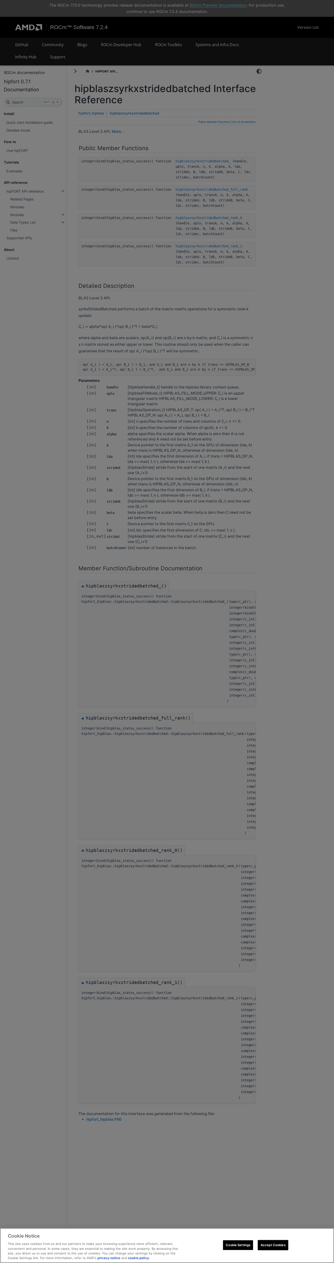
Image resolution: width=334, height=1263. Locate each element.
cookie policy (138, 1258)
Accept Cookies (273, 1245)
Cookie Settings (238, 1245)
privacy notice (109, 1258)
